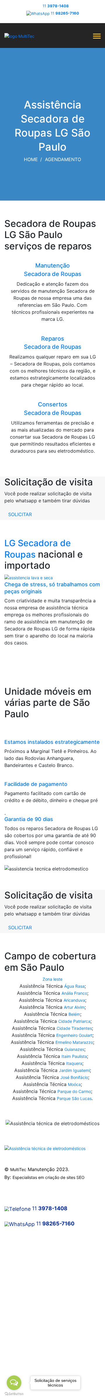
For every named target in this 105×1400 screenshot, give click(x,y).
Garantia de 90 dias (28, 819)
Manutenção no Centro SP (29, 1246)
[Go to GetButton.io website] (14, 1394)
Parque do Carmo (74, 1091)
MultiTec (18, 1169)
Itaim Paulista (74, 1056)
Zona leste (52, 979)
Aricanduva (74, 1000)
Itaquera (74, 1063)
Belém (74, 1014)
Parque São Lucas (74, 1098)
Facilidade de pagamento (35, 784)
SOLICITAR (20, 514)
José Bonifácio (74, 1077)
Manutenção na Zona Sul (28, 1267)
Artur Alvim (74, 1007)
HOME (31, 159)
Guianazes (74, 1049)
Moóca (74, 1084)
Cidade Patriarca (74, 1021)
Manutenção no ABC (23, 1298)
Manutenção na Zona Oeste (30, 1277)
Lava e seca (15, 1340)
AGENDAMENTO (63, 159)
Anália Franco (74, 993)
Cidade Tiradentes (74, 1028)
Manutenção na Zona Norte (30, 1256)
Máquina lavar (17, 1319)
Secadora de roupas (23, 1330)
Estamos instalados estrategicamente (52, 742)
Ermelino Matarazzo (74, 1042)
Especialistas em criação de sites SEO (49, 1177)
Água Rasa (74, 986)
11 (56, 6)
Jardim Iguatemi (74, 1070)
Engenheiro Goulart (74, 1035)
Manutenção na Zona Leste (30, 1288)
